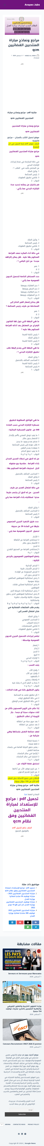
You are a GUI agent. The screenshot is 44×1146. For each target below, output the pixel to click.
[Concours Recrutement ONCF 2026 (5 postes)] (22, 1030)
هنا (25, 794)
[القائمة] (5, 5)
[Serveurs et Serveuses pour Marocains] (22, 959)
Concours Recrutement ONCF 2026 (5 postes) (22, 1044)
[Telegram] (35, 927)
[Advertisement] (22, 87)
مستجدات (36, 58)
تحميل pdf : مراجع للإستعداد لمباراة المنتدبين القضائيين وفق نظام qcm (20, 889)
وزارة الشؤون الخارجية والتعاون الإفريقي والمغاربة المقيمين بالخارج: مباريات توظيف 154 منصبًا (23, 1009)
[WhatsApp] (27, 927)
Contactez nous (19, 1124)
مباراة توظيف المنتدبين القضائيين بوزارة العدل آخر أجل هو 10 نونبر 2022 (20, 904)
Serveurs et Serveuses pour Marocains (24, 973)
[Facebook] (35, 922)
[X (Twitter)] (27, 922)
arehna (7, 1124)
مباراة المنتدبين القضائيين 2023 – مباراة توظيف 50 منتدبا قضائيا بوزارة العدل (21, 896)
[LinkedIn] (12, 922)
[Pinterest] (20, 922)
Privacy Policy (33, 1124)
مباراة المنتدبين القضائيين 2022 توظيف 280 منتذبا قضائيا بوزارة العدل (21, 913)
